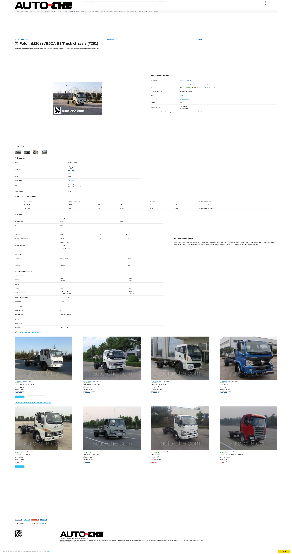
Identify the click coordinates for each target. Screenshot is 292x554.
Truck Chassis (110, 39)
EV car (26, 11)
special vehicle (96, 11)
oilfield (103, 11)
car (22, 11)
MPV (37, 11)
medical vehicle (148, 11)
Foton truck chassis (19, 382)
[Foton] (104, 168)
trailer (89, 11)
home (17, 11)
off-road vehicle (48, 11)
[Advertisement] (60, 25)
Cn (267, 3)
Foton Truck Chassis (22, 39)
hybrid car (32, 11)
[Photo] (78, 98)
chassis (156, 11)
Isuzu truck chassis (155, 452)
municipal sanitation (131, 11)
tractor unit (83, 11)
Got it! (284, 551)
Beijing (181, 95)
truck (59, 11)
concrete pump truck (119, 11)
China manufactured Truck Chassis (33, 402)
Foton (200, 39)
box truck (64, 11)
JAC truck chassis (18, 452)
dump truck (72, 11)
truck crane (109, 11)
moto (41, 11)
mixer (77, 11)
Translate (44, 523)
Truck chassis (71, 180)
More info (51, 552)
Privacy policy (79, 541)
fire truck (140, 11)
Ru (267, 4)
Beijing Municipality (184, 99)
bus (55, 11)
